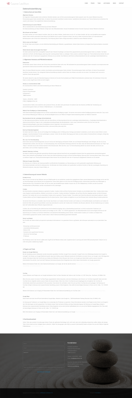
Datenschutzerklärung (73, 366)
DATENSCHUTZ (49, 392)
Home (86, 3)
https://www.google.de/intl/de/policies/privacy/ (88, 312)
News (114, 3)
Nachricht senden (43, 372)
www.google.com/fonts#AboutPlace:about (87, 264)
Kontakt (121, 3)
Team (99, 3)
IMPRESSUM (43, 392)
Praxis (92, 3)
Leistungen (107, 3)
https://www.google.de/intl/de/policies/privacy (93, 290)
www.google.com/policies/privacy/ (32, 266)
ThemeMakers (98, 392)
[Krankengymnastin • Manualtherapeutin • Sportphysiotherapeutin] (18, 3)
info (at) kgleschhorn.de (37, 326)
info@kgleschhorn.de (76, 358)
